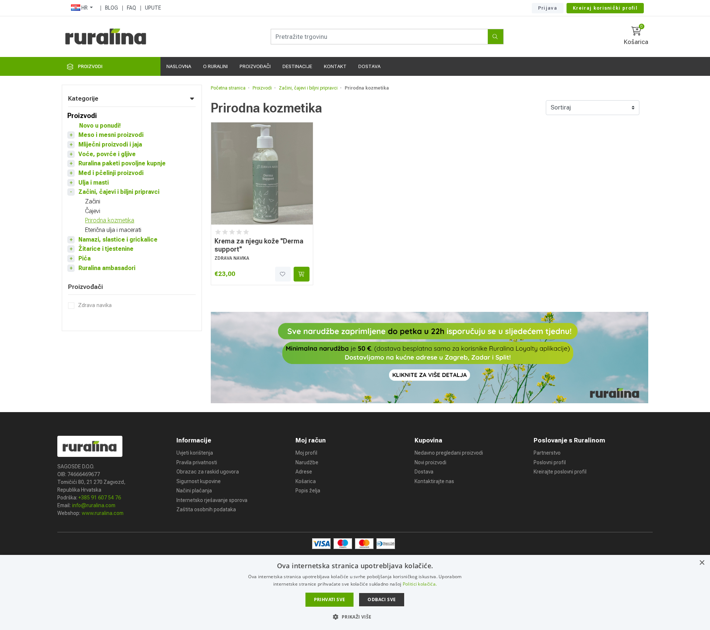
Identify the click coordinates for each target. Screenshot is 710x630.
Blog (111, 8)
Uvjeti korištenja (194, 453)
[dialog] (355, 592)
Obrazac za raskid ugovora (207, 472)
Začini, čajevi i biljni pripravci (118, 191)
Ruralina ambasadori (106, 268)
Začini (92, 201)
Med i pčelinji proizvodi (110, 172)
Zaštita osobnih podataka (206, 509)
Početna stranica (228, 88)
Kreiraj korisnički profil (605, 8)
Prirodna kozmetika (109, 220)
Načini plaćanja (194, 490)
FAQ (131, 8)
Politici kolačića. (420, 584)
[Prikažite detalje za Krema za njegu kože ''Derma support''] (262, 173)
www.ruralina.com (103, 513)
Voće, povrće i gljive (107, 154)
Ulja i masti (93, 182)
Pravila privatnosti (196, 462)
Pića (84, 258)
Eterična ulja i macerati (113, 229)
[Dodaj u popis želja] (283, 274)
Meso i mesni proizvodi (110, 134)
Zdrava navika (95, 305)
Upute (153, 8)
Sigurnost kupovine (198, 481)
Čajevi (92, 211)
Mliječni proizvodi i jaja (110, 144)
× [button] (701, 563)
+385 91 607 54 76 (99, 498)
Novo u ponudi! (100, 125)
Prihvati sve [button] (329, 599)
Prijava (547, 8)
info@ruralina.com (93, 505)
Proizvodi (82, 115)
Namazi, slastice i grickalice (118, 239)
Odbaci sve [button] (382, 599)
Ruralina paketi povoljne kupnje (122, 163)
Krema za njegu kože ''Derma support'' (259, 245)
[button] (354, 616)
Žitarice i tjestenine (105, 248)
